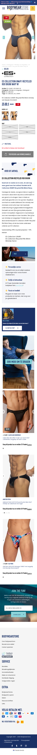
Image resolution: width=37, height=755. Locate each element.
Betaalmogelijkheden (8, 669)
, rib (14, 93)
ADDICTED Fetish (7, 499)
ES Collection (9, 93)
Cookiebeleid (8, 742)
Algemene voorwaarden (11, 740)
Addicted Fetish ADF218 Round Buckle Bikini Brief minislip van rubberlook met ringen (17, 502)
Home (3, 64)
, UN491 (18, 93)
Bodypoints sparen (8, 695)
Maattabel (8, 144)
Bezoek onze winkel (8, 644)
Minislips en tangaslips (20, 64)
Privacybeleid (25, 740)
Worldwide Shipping (8, 678)
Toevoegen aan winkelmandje (20, 155)
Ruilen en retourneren (8, 675)
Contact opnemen (7, 647)
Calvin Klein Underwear (14, 435)
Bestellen (5, 666)
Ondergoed (10, 64)
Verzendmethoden (7, 672)
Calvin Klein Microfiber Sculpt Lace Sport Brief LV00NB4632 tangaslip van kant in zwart (16, 438)
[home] (17, 10)
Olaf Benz (10, 564)
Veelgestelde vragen (8, 681)
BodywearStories (7, 692)
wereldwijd (19, 285)
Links (3, 703)
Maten (4, 698)
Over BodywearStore (8, 641)
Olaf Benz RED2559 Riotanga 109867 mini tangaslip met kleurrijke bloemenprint (18, 567)
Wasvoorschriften (7, 701)
